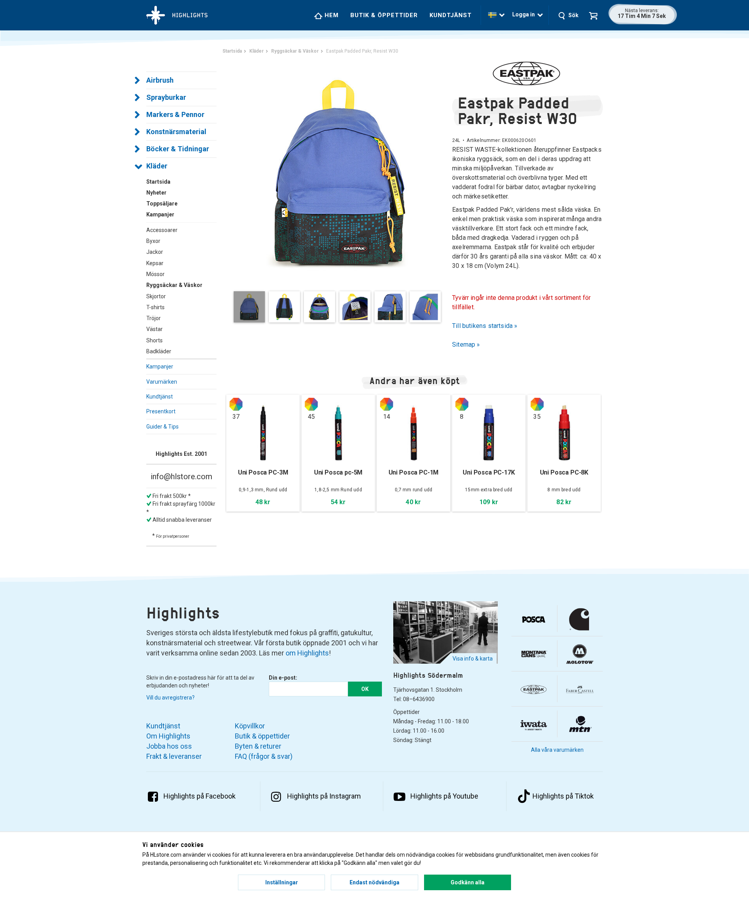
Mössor (155, 274)
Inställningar (281, 882)
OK (365, 689)
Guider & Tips (162, 426)
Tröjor (153, 318)
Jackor (154, 252)
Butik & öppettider (384, 15)
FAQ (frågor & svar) (264, 756)
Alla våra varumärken (557, 750)
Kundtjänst (451, 15)
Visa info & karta (473, 658)
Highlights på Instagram (324, 796)
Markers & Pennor (175, 114)
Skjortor (156, 296)
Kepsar (154, 263)
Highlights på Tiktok (563, 796)
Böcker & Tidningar (177, 149)
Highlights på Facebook (199, 796)
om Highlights (307, 653)
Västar (154, 329)
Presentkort (161, 411)
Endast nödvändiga (374, 882)
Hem (331, 15)
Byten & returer (258, 746)
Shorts (154, 340)
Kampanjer (159, 366)
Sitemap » (466, 344)
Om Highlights (168, 736)
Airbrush (160, 80)
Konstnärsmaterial (176, 132)
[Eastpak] (527, 73)
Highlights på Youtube (444, 796)
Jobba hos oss (169, 746)
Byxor (153, 241)
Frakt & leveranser (174, 756)
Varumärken (161, 382)
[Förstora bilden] (339, 171)
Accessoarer (161, 230)
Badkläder (158, 351)
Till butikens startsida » (485, 325)
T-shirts (155, 307)
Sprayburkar (166, 97)
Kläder (156, 166)
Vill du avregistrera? (170, 697)
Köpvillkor (250, 726)
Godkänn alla (468, 882)
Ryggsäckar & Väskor (174, 285)
